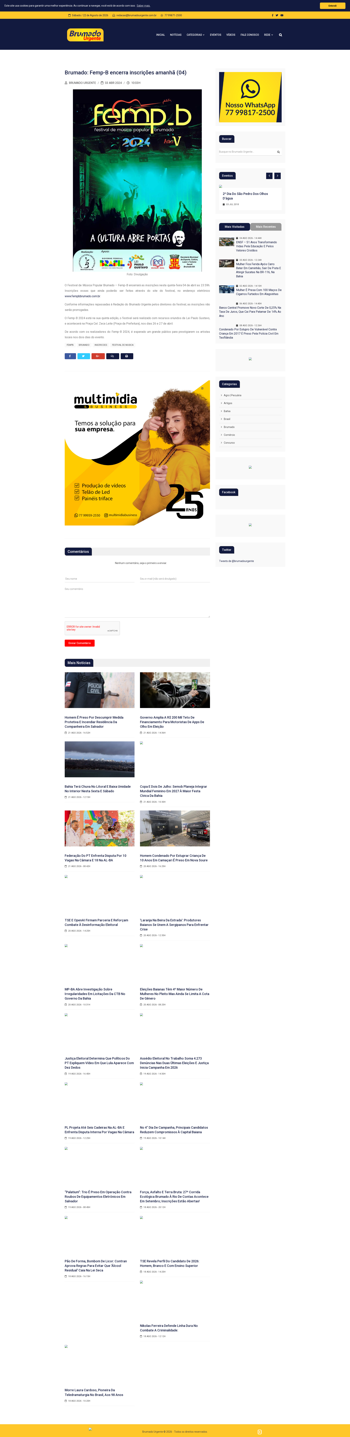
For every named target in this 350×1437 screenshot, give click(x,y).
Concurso (229, 442)
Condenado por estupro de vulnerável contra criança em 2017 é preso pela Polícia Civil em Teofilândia (248, 333)
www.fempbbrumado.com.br (82, 296)
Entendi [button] (332, 5)
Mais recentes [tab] (266, 226)
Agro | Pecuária (232, 395)
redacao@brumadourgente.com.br (136, 15)
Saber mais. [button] (143, 5)
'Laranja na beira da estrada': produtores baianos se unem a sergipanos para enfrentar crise (174, 924)
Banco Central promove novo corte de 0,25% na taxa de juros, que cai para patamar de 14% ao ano (250, 312)
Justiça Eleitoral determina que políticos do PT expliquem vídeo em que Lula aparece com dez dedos (99, 1062)
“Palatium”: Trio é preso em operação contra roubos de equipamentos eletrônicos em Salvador (98, 1196)
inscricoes (101, 345)
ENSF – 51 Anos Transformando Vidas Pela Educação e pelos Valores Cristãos (256, 246)
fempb (70, 345)
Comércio (229, 434)
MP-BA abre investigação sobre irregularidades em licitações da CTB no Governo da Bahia (95, 993)
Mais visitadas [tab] (234, 226)
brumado (84, 345)
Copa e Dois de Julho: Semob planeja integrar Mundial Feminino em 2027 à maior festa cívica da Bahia (173, 791)
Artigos (228, 403)
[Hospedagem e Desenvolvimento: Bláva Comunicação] (260, 1431)
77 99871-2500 (173, 15)
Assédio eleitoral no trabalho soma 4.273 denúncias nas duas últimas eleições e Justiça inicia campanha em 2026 (174, 1062)
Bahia (227, 411)
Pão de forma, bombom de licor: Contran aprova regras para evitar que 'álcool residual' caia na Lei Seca (96, 1265)
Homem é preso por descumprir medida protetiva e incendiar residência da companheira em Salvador (94, 721)
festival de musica (122, 345)
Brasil (227, 419)
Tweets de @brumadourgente (236, 561)
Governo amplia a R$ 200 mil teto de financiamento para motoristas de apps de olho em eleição (172, 721)
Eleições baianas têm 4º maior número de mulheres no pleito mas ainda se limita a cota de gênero (174, 993)
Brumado (229, 427)
